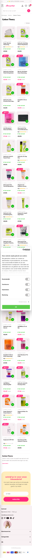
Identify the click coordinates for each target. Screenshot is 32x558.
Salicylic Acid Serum (7, 327)
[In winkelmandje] (12, 36)
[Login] (22, 6)
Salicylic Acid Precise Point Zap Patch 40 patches (8, 100)
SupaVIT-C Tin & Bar (22, 100)
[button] (2, 1)
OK (16, 307)
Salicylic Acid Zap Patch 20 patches (8, 72)
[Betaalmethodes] (4, 552)
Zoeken (28, 10)
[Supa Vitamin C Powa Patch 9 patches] (9, 401)
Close (16, 531)
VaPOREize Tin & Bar (22, 327)
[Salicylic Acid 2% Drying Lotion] (23, 373)
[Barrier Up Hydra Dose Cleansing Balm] (23, 61)
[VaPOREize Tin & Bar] (23, 316)
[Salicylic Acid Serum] (9, 316)
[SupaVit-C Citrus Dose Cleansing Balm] (9, 344)
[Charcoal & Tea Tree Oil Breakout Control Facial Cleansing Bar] (23, 118)
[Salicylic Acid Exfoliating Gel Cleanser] (9, 203)
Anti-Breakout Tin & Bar (23, 355)
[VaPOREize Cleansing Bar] (9, 373)
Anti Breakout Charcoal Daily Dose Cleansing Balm (7, 128)
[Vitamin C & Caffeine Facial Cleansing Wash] (23, 174)
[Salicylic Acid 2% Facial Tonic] (9, 146)
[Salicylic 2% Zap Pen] (23, 146)
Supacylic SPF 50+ (8, 439)
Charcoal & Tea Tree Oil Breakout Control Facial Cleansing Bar (22, 128)
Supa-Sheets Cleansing (7, 43)
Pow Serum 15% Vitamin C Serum (22, 440)
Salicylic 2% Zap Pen (22, 157)
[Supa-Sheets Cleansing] (9, 33)
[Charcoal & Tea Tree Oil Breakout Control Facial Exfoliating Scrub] (9, 174)
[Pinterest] (4, 518)
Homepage (4, 15)
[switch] (27, 284)
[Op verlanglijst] (13, 28)
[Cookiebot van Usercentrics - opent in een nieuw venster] (23, 250)
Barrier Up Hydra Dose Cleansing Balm (22, 72)
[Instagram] (2, 518)
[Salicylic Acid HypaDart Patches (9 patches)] (9, 231)
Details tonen (23, 302)
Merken (10, 15)
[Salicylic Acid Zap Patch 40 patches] (23, 33)
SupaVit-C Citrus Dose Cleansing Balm (8, 355)
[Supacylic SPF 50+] (9, 429)
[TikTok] (13, 518)
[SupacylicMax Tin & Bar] (23, 401)
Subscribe (16, 499)
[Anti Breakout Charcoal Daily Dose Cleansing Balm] (9, 118)
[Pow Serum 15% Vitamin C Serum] (23, 429)
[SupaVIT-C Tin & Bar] (23, 89)
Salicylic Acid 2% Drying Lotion (22, 383)
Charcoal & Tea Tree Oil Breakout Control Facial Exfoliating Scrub (8, 185)
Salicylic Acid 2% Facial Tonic (8, 157)
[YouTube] (7, 518)
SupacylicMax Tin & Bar (23, 412)
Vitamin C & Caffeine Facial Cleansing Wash (22, 185)
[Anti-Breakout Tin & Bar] (23, 344)
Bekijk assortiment (2, 5)
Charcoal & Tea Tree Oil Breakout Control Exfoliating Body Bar (23, 242)
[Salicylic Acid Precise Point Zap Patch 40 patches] (9, 89)
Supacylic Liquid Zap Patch (22, 213)
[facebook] (11, 518)
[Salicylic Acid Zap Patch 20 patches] (9, 61)
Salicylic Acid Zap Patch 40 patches (23, 43)
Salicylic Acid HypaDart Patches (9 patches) (8, 242)
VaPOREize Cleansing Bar (7, 383)
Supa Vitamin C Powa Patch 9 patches (7, 412)
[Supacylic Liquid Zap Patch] (23, 203)
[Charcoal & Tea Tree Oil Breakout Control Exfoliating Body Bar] (23, 231)
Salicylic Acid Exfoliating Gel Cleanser (7, 213)
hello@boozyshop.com (7, 515)
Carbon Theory (7, 41)
